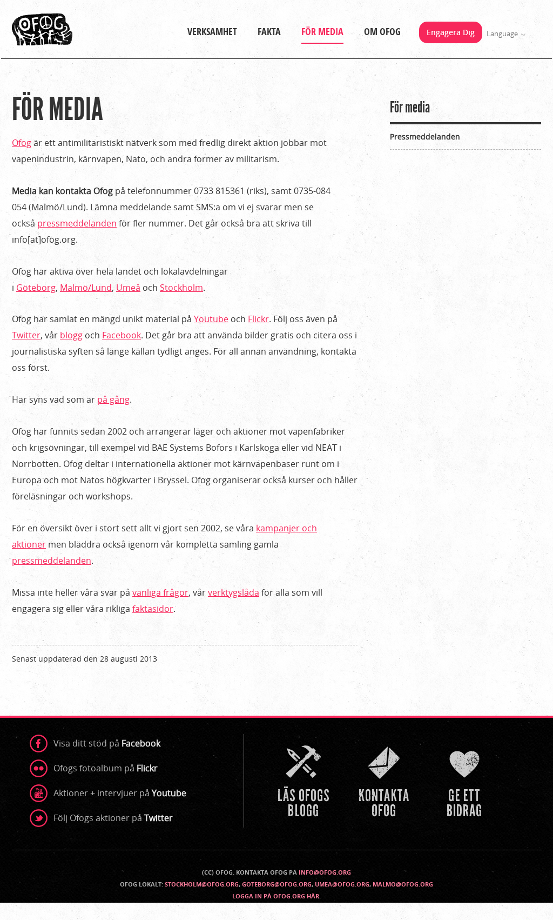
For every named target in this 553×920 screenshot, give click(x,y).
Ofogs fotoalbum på (105, 768)
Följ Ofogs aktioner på (113, 818)
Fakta (269, 32)
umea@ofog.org (342, 884)
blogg (71, 335)
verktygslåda (233, 592)
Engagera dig (451, 32)
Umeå (128, 288)
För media (322, 32)
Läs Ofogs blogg (305, 783)
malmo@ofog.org (403, 884)
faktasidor (152, 609)
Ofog (21, 143)
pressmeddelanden (77, 223)
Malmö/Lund (86, 288)
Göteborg (36, 288)
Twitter (26, 335)
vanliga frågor (160, 592)
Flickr (258, 319)
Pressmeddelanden (425, 136)
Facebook (121, 335)
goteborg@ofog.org (277, 884)
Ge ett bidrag (466, 783)
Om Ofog (382, 32)
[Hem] (42, 29)
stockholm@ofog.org (202, 884)
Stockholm (181, 288)
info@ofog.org (325, 872)
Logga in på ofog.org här (275, 896)
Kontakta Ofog (385, 783)
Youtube (211, 319)
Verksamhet (212, 32)
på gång (113, 399)
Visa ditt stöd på (106, 743)
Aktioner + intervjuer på (119, 793)
